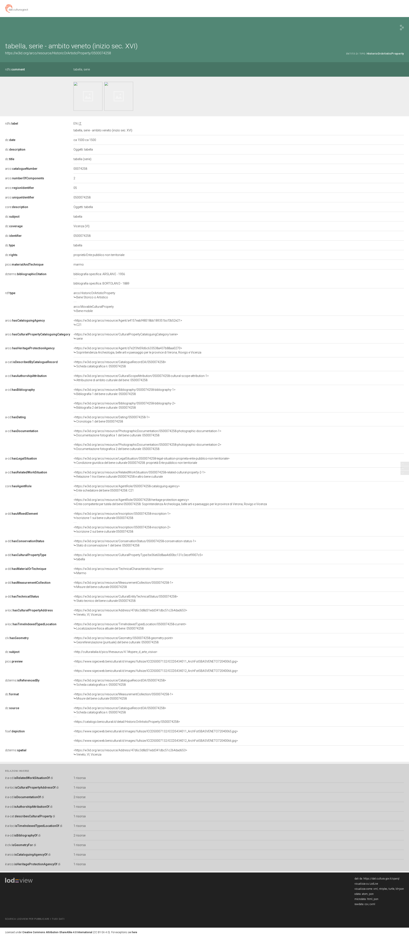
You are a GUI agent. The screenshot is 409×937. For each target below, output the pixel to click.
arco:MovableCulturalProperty (93, 309)
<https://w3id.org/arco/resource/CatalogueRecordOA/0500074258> (119, 364)
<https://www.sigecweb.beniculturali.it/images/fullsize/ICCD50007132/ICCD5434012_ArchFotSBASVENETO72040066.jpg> (155, 671)
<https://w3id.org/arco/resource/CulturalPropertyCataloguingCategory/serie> (125, 336)
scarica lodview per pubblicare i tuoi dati (34, 919)
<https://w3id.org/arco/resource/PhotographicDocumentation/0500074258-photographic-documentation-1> (147, 433)
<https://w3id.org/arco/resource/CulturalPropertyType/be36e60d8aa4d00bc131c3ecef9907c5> (138, 557)
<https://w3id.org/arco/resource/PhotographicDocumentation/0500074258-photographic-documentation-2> (147, 447)
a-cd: (26, 376)
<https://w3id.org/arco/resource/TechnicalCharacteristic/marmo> (118, 571)
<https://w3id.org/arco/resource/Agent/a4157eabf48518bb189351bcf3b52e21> (127, 322)
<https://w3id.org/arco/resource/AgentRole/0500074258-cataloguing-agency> (126, 488)
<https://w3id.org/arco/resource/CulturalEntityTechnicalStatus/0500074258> (125, 598)
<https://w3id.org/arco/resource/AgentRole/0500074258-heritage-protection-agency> (170, 502)
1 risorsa (79, 778)
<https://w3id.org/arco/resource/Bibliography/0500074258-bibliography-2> (124, 405)
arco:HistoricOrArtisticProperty (94, 295)
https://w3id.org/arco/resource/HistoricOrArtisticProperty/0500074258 (58, 53)
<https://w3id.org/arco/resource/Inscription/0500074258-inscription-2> (122, 529)
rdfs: (15, 69)
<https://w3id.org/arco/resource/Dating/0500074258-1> (111, 419)
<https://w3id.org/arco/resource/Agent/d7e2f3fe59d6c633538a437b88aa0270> (137, 350)
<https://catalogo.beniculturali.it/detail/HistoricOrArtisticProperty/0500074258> (126, 721)
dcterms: (25, 274)
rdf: (10, 293)
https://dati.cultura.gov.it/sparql (381, 878)
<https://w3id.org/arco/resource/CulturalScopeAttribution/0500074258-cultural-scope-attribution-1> (141, 378)
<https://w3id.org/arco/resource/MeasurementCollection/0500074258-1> (123, 585)
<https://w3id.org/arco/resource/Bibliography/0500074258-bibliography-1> (124, 392)
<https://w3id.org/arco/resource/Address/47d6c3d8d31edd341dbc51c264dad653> (130, 612)
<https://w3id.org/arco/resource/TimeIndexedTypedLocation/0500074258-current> (129, 626)
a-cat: (31, 362)
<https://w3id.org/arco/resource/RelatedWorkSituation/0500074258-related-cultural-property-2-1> (139, 474)
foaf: (15, 731)
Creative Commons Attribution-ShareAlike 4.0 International (57, 932)
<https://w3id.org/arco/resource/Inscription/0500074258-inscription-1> (122, 516)
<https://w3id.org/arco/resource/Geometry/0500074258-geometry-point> (123, 640)
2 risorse (79, 797)
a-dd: (21, 513)
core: (16, 207)
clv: (17, 638)
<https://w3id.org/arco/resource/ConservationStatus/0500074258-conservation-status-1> (134, 543)
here (134, 932)
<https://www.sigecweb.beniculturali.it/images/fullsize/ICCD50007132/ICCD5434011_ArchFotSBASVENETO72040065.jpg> (155, 661)
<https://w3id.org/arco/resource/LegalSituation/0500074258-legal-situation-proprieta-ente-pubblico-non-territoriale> (151, 460)
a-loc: (29, 610)
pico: (24, 264)
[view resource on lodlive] (402, 27)
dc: (10, 140)
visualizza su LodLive (366, 883)
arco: (21, 168)
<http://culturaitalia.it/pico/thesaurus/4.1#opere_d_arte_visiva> (115, 652)
